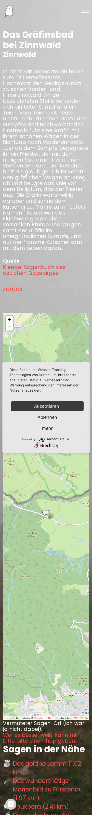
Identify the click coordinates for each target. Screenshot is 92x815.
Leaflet (9, 718)
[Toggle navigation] (85, 10)
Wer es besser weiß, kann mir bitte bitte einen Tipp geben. (40, 738)
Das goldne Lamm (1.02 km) (47, 768)
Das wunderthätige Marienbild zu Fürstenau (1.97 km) (48, 789)
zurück (13, 289)
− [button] (10, 326)
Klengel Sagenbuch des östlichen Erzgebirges (34, 270)
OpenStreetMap (44, 718)
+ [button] (9, 319)
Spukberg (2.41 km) (41, 806)
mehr (47, 428)
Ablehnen (47, 417)
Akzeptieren (47, 406)
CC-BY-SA (81, 718)
